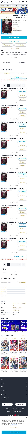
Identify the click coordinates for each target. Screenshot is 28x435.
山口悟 (11, 371)
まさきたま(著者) (16, 20)
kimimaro (12, 353)
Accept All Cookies (14, 432)
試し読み (22, 45)
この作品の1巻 (6, 62)
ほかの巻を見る (15, 48)
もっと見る (15, 57)
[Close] (26, 418)
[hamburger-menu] (26, 2)
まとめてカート (20, 77)
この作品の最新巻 (20, 62)
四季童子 (7, 353)
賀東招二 (2, 353)
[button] (18, 412)
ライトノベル (6, 17)
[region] (14, 425)
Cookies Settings (14, 427)
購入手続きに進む (15, 37)
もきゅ (15, 353)
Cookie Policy (13, 424)
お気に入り (8, 45)
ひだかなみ (15, 371)
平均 (9, 282)
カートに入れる (15, 41)
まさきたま (5, 271)
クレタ (14, 271)
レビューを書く (16, 26)
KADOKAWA (18, 22)
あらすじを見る (15, 102)
